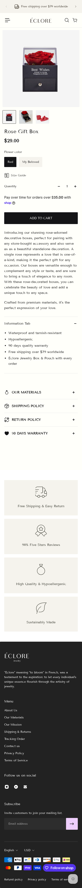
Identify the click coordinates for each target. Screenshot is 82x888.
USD (27, 850)
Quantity (10, 186)
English (9, 850)
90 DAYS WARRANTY (30, 433)
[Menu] (7, 20)
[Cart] (75, 20)
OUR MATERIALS (26, 392)
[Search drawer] (67, 20)
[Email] (25, 786)
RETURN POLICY (26, 420)
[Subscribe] (72, 824)
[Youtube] (16, 786)
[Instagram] (6, 786)
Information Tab (17, 323)
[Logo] (41, 20)
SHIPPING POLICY (28, 406)
